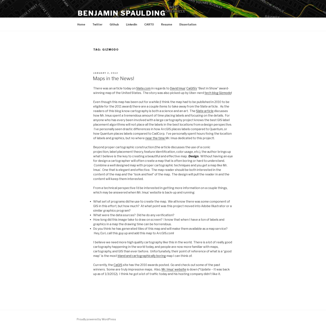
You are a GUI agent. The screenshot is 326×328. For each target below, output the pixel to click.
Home (81, 24)
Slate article (205, 111)
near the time (155, 138)
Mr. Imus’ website (173, 269)
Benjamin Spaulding (122, 13)
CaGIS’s (191, 88)
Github (114, 24)
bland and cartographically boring (142, 256)
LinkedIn (131, 24)
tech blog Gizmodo (218, 93)
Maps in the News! (113, 78)
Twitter (97, 24)
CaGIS (118, 265)
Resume (166, 24)
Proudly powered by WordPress (96, 319)
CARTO (149, 24)
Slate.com (143, 88)
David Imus (177, 88)
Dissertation (187, 24)
